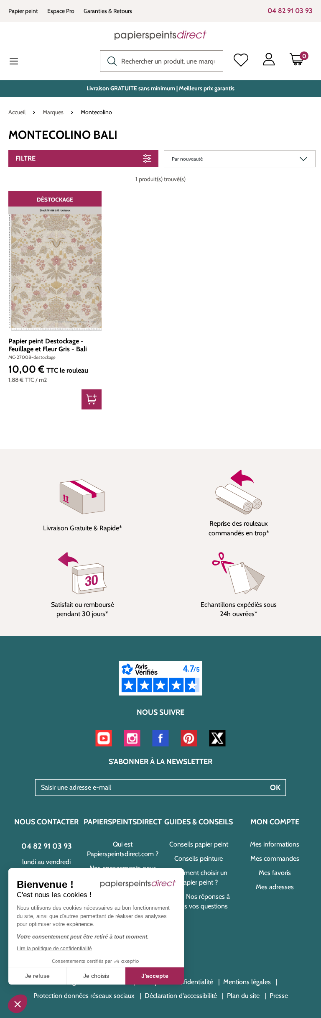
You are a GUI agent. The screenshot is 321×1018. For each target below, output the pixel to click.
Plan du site (243, 996)
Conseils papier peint (198, 844)
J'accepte (154, 975)
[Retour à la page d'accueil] (160, 35)
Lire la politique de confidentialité (54, 948)
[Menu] (20, 62)
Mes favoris (275, 873)
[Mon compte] (268, 61)
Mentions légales (247, 982)
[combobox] (161, 61)
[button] (18, 1004)
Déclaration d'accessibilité (181, 996)
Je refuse (37, 975)
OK (275, 787)
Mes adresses (275, 887)
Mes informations (274, 844)
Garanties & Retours (108, 11)
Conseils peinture (198, 858)
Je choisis (96, 975)
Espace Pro (60, 11)
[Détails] (92, 399)
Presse (279, 996)
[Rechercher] (110, 60)
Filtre (25, 158)
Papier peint (23, 11)
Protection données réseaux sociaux (84, 996)
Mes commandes (274, 858)
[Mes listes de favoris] (241, 61)
